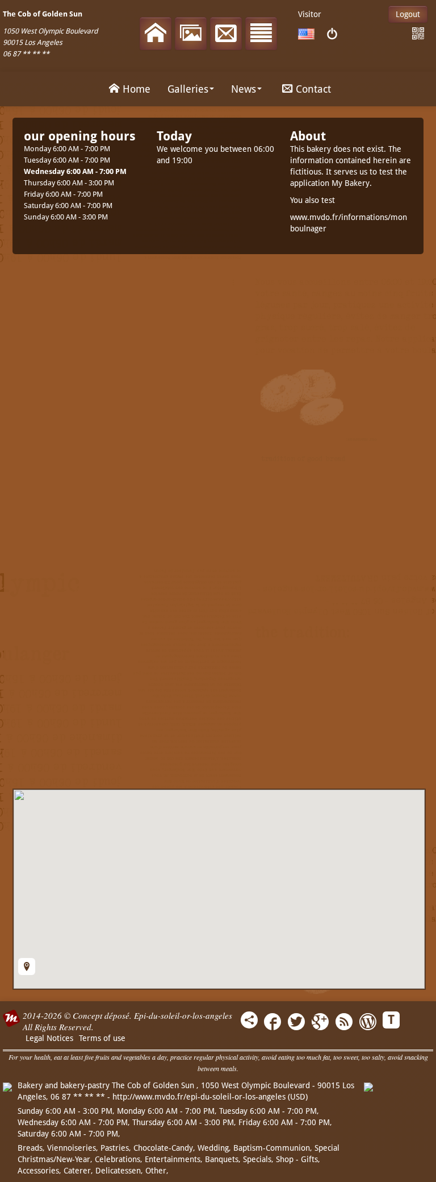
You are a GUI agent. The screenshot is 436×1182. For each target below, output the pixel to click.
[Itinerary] (26, 966)
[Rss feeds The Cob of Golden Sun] (344, 1023)
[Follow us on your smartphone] (418, 33)
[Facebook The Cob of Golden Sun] (272, 1023)
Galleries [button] (187, 89)
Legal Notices (49, 1038)
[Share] (249, 1019)
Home (136, 89)
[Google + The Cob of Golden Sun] (320, 1023)
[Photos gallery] (191, 34)
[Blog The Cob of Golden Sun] (368, 1023)
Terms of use (102, 1038)
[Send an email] (226, 34)
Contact (313, 89)
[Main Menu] (261, 34)
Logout (408, 14)
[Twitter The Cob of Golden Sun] (296, 1023)
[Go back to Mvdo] (332, 35)
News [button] (243, 89)
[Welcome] (155, 34)
